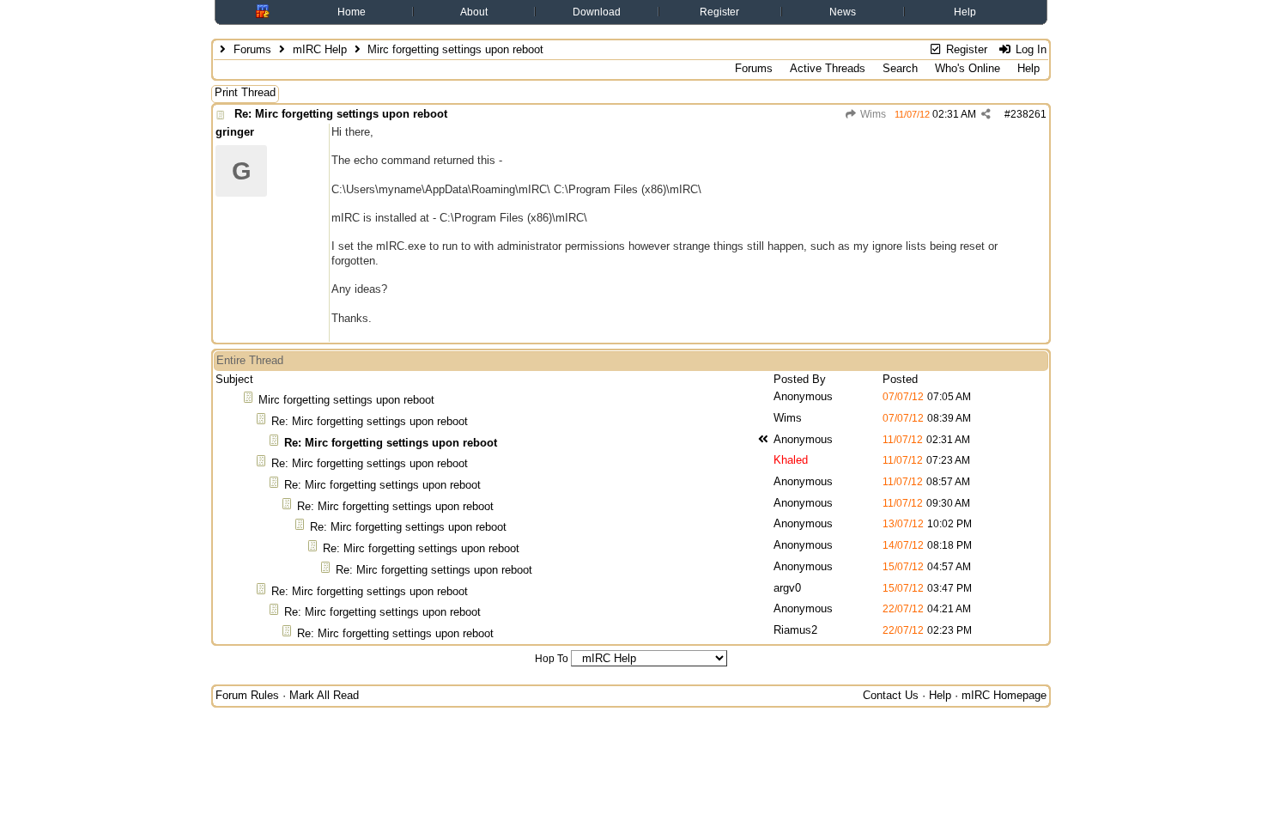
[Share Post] (986, 114)
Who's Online (967, 68)
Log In (1029, 49)
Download (597, 12)
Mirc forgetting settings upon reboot (346, 399)
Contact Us (891, 695)
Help (965, 12)
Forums (252, 49)
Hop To (551, 659)
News (842, 12)
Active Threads (827, 68)
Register (719, 12)
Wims (872, 114)
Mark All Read (324, 695)
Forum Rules (247, 695)
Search (900, 68)
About (474, 12)
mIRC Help (320, 49)
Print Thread (245, 92)
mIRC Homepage (1004, 695)
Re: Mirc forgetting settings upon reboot (340, 113)
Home (351, 12)
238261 (1028, 114)
